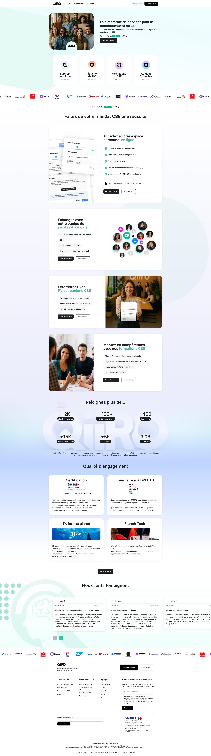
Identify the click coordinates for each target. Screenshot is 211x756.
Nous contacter (151, 4)
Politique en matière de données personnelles (104, 752)
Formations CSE (62, 688)
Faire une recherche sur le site (65, 717)
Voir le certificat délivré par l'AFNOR (132, 730)
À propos (90, 4)
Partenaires (104, 691)
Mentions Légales (81, 752)
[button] (68, 4)
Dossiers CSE (83, 696)
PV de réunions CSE (63, 691)
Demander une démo (108, 40)
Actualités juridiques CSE (87, 692)
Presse (102, 694)
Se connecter (137, 4)
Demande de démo (111, 191)
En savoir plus (128, 192)
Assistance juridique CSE (65, 684)
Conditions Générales (128, 752)
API (101, 697)
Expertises (60, 694)
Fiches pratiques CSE (85, 684)
